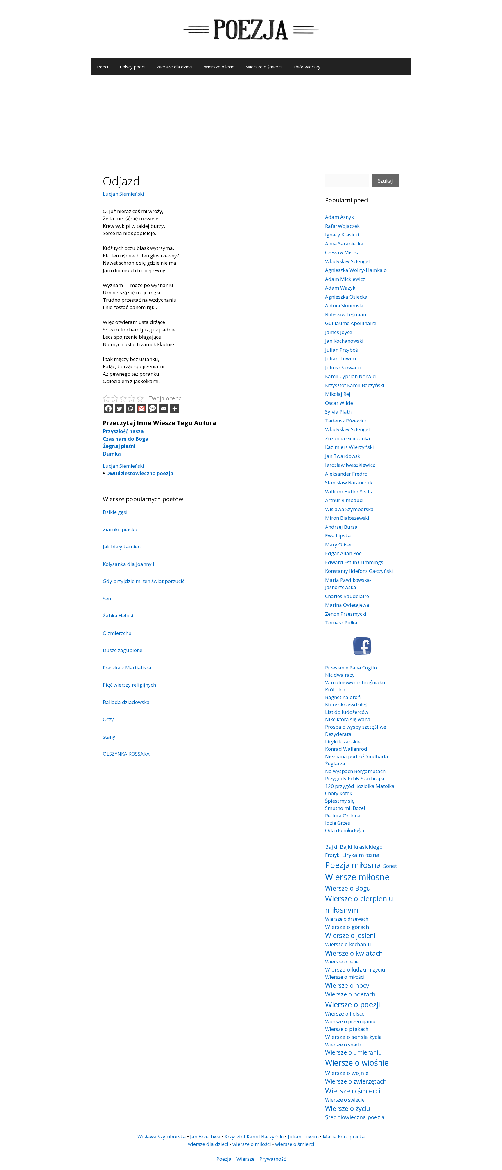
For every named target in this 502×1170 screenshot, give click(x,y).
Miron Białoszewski (347, 517)
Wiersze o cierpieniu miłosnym (359, 903)
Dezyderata (338, 734)
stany (109, 736)
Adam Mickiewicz (345, 279)
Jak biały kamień (122, 546)
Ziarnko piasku (120, 529)
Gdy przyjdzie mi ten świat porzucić (143, 581)
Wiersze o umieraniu (353, 1052)
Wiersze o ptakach (347, 1028)
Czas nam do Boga (125, 439)
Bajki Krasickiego (361, 846)
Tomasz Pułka (341, 622)
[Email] (163, 409)
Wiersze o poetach (350, 994)
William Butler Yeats (348, 491)
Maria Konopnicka (344, 1136)
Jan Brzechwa (205, 1136)
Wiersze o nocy (347, 985)
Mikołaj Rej (337, 394)
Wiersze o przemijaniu (350, 1021)
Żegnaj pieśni (119, 446)
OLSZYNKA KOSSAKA (126, 753)
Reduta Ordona (343, 815)
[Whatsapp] (130, 409)
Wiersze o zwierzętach (356, 1081)
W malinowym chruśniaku (355, 682)
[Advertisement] (251, 119)
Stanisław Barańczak (348, 482)
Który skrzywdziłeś (346, 704)
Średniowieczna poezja (355, 1117)
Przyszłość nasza (123, 431)
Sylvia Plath (338, 411)
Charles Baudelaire (347, 596)
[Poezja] (251, 28)
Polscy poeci (132, 67)
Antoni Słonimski (344, 305)
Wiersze (245, 1158)
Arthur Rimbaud (344, 500)
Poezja (224, 1158)
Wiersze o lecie (219, 67)
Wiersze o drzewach (346, 919)
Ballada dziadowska (126, 702)
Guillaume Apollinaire (350, 323)
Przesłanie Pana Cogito (351, 667)
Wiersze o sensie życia (353, 1036)
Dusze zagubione (122, 650)
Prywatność (272, 1158)
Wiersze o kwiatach (354, 953)
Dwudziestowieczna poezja (139, 473)
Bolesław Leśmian (345, 314)
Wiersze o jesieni (350, 935)
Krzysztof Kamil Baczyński (354, 385)
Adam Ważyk (340, 287)
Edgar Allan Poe (343, 553)
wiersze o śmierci (294, 1144)
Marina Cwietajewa (347, 605)
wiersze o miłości (251, 1144)
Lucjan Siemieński (123, 193)
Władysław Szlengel (347, 261)
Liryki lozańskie (343, 741)
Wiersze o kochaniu (348, 944)
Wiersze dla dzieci (174, 67)
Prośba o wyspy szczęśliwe (355, 726)
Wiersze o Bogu (348, 888)
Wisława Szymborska (349, 509)
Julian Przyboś (341, 349)
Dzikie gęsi (115, 512)
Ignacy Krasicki (342, 234)
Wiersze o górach (347, 926)
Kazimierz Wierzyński (349, 447)
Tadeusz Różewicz (346, 420)
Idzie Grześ (337, 822)
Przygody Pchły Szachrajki (354, 778)
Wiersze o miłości (345, 977)
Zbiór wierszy (306, 67)
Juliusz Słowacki (343, 367)
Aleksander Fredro (346, 473)
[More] (175, 409)
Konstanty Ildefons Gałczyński (359, 571)
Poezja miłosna (353, 864)
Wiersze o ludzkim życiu (355, 969)
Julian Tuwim (340, 358)
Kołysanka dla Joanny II (129, 564)
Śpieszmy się (340, 800)
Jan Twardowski (343, 456)
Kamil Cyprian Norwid (350, 376)
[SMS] (152, 409)
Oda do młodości (344, 830)
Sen (107, 598)
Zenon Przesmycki (345, 614)
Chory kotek (338, 793)
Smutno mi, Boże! (345, 808)
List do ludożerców (346, 712)
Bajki (331, 846)
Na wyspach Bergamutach (355, 771)
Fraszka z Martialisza (127, 667)
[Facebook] (108, 409)
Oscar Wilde (339, 403)
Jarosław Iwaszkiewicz (350, 464)
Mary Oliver (338, 544)
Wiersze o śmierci (264, 67)
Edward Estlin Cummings (354, 562)
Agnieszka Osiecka (346, 296)
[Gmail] (141, 409)
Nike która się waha (347, 719)
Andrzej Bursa (341, 526)
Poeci (102, 67)
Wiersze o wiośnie (357, 1062)
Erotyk (332, 855)
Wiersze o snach (343, 1044)
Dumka (112, 453)
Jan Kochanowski (344, 340)
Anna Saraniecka (344, 243)
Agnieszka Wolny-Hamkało (356, 270)
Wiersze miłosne (357, 877)
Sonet (390, 865)
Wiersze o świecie (345, 1099)
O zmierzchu (117, 633)
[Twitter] (119, 409)
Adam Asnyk (339, 217)
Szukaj (385, 180)
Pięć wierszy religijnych (129, 684)
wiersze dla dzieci (208, 1144)
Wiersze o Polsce (345, 1013)
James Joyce (338, 332)
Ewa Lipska (338, 535)
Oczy (108, 719)
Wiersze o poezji (352, 1004)
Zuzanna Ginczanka (347, 438)
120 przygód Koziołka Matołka (360, 786)
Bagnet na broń (343, 697)
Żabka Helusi (118, 615)
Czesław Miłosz (342, 252)
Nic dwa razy (340, 674)
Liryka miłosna (360, 854)
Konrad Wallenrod (346, 748)
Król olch (335, 689)
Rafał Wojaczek (342, 226)
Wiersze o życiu (347, 1108)
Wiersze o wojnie (347, 1072)
